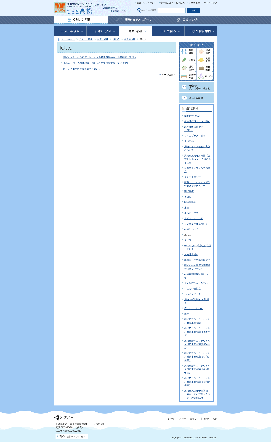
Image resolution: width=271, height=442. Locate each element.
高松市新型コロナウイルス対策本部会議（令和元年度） (197, 382)
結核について (191, 229)
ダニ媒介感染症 (192, 288)
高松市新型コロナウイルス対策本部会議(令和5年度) (197, 332)
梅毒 (186, 314)
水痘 (186, 207)
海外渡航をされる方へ (196, 283)
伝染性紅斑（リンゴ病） (197, 121)
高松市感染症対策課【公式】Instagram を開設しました (197, 159)
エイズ (187, 240)
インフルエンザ (192, 177)
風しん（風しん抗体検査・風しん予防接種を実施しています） (96, 63)
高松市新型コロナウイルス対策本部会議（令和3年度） (197, 357)
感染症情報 (129, 39)
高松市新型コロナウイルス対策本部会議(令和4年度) (197, 344)
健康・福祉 (102, 39)
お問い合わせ (210, 419)
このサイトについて (189, 419)
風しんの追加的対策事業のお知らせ (82, 69)
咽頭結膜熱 (190, 202)
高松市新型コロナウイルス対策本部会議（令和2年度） (197, 369)
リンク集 (170, 419)
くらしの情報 (86, 39)
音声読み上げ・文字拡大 (172, 2)
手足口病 (189, 141)
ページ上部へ (169, 74)
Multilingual (194, 2)
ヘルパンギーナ (192, 294)
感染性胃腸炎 (191, 254)
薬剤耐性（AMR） (194, 116)
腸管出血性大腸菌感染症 (197, 259)
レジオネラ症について (196, 223)
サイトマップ (210, 2)
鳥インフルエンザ (193, 218)
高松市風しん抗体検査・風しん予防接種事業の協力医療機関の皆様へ (99, 57)
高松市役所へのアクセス (72, 436)
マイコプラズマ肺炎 (194, 135)
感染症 (116, 39)
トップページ (68, 39)
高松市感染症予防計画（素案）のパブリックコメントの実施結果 (197, 394)
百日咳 (187, 196)
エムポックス (191, 213)
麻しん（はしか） (193, 308)
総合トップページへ (146, 2)
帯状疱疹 (189, 191)
